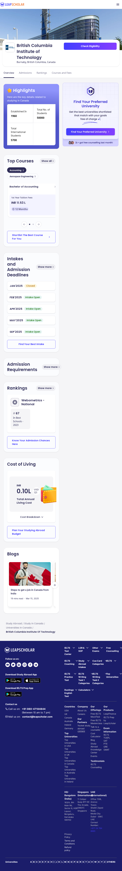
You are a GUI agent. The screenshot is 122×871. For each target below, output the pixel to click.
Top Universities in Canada (70, 760)
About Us (82, 710)
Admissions (25, 72)
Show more (45, 267)
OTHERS (111, 862)
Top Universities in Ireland (70, 778)
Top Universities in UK (70, 752)
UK (65, 714)
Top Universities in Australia (70, 769)
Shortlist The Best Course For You (27, 236)
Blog (93, 740)
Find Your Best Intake (31, 344)
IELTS (93, 764)
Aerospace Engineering (23, 176)
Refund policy (67, 848)
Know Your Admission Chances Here (31, 442)
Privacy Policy (68, 835)
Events (94, 756)
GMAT (106, 749)
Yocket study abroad (84, 727)
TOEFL (107, 737)
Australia (68, 721)
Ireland (67, 724)
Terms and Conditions (69, 842)
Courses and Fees (62, 72)
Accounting (17, 170)
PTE (105, 743)
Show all (47, 161)
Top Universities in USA (70, 743)
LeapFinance (110, 713)
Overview (9, 72)
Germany (68, 728)
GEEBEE (81, 731)
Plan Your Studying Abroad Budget (28, 532)
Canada (68, 717)
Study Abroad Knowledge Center (96, 748)
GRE (106, 746)
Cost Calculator (95, 735)
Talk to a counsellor (95, 728)
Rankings (42, 72)
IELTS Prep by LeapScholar (110, 720)
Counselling (96, 767)
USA (66, 710)
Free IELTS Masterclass (96, 722)
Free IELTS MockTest (96, 715)
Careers (81, 714)
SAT (105, 740)
